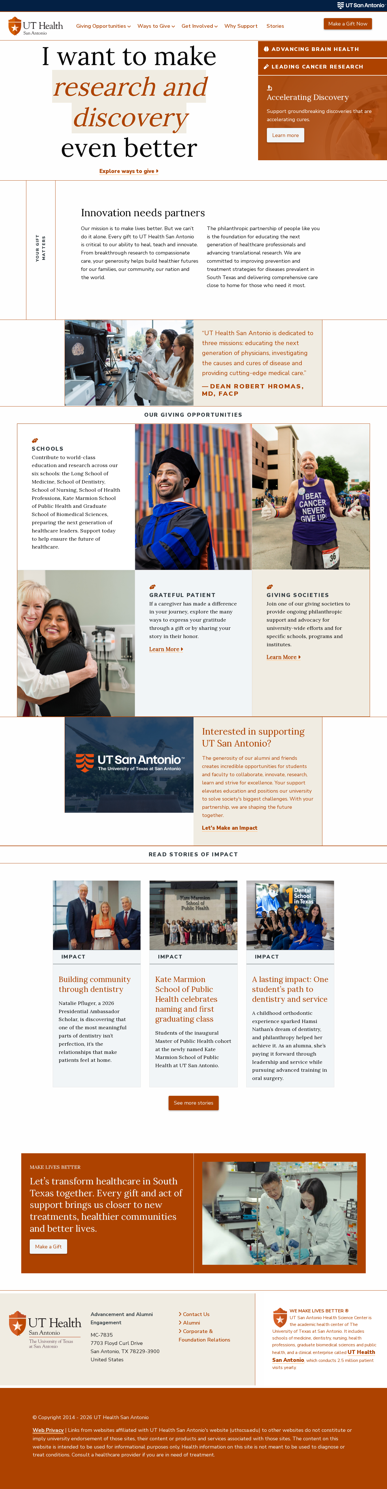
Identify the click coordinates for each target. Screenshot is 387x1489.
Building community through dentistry (95, 984)
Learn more (285, 135)
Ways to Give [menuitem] (153, 26)
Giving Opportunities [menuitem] (101, 26)
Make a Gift (48, 1246)
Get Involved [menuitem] (197, 26)
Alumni (191, 1323)
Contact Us (196, 1314)
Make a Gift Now (347, 23)
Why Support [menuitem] (241, 26)
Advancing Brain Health (314, 49)
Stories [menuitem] (275, 26)
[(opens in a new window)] (362, 5)
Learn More (164, 649)
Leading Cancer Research (316, 66)
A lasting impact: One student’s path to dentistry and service (290, 989)
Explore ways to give (126, 171)
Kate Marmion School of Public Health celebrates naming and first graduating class (186, 999)
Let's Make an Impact (230, 828)
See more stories (193, 1102)
